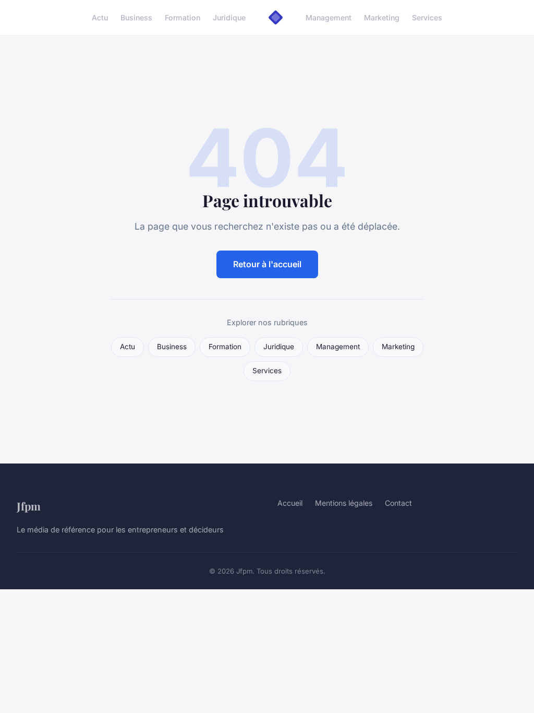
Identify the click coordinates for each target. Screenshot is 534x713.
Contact (398, 502)
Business (136, 17)
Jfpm (29, 505)
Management (328, 17)
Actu (100, 17)
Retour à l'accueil (267, 264)
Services (427, 17)
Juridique (229, 17)
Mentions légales (343, 502)
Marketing (381, 17)
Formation (182, 17)
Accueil (289, 502)
